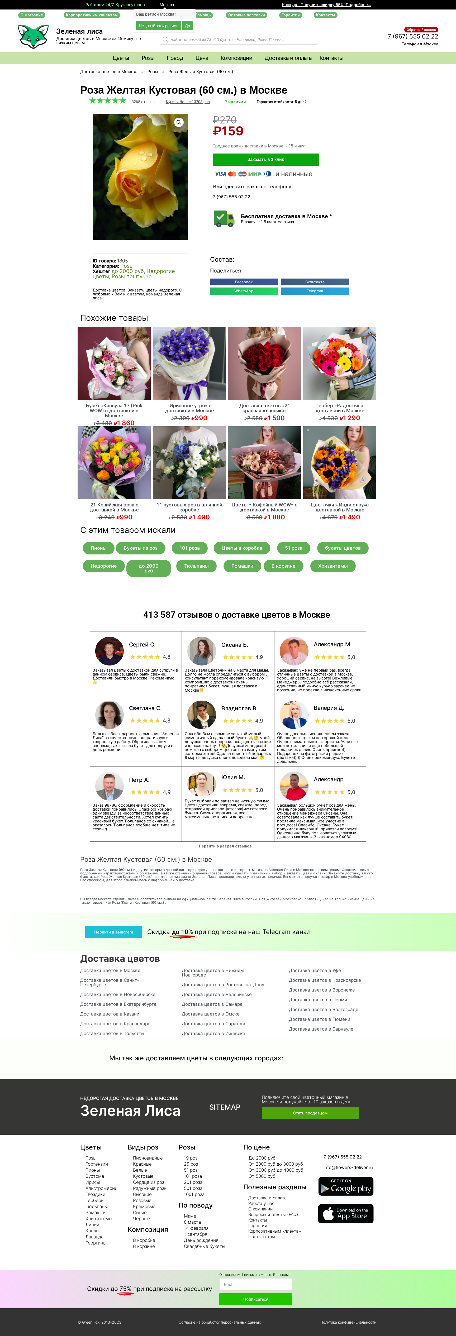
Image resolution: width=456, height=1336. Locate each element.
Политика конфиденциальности (348, 1322)
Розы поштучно (132, 276)
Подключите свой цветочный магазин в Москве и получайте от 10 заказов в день (306, 1099)
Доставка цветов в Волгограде (323, 1009)
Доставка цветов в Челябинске (217, 994)
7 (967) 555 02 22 (413, 36)
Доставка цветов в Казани (109, 1014)
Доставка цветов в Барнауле (321, 1029)
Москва (166, 5)
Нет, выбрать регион (159, 25)
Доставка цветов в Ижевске (213, 1033)
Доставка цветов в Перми (318, 999)
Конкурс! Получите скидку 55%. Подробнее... (326, 4)
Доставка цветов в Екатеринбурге (118, 1004)
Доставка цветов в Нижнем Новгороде (213, 973)
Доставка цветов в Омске (211, 1014)
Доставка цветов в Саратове (214, 1023)
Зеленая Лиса (130, 1110)
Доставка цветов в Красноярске (325, 980)
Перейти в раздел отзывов (225, 846)
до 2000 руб (128, 271)
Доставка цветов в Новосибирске (117, 994)
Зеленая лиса (79, 31)
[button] (31, 15)
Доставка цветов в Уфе (315, 970)
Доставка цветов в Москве (108, 71)
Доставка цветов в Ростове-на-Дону (223, 984)
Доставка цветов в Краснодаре (115, 1023)
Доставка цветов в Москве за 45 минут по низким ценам (98, 40)
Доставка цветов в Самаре (212, 1004)
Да (187, 25)
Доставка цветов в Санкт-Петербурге (109, 982)
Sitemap (224, 1107)
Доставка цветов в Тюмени (319, 1019)
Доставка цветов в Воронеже (322, 990)
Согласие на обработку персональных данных (220, 1322)
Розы (153, 71)
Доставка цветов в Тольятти (112, 1033)
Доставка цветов (120, 958)
